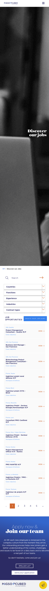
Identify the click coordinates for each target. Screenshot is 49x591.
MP (3, 269)
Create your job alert (35, 318)
